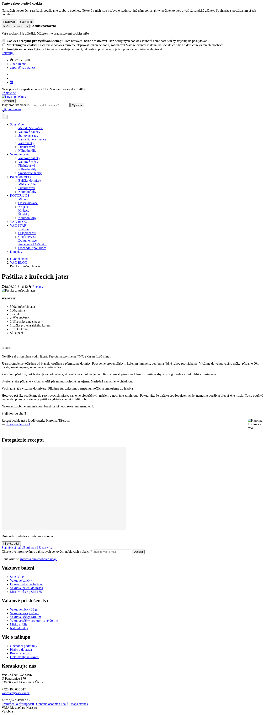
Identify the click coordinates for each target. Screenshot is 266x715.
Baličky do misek (29, 180)
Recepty (37, 286)
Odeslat (138, 551)
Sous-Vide (17, 124)
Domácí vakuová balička (26, 584)
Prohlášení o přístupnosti (18, 704)
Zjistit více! (46, 547)
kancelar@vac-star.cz (16, 693)
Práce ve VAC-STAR (32, 244)
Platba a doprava (21, 649)
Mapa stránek (79, 704)
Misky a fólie (27, 184)
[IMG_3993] (64, 529)
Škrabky (23, 214)
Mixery (23, 199)
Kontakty (16, 251)
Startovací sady (28, 135)
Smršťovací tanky (30, 173)
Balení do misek (20, 177)
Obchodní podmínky (23, 646)
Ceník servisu (27, 236)
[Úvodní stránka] (14, 96)
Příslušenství (26, 147)
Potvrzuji (8, 53)
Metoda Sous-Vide (30, 128)
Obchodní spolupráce (32, 248)
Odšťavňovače (28, 203)
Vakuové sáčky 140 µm (25, 617)
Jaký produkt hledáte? (16, 105)
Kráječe (23, 207)
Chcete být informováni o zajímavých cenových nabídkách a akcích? (47, 551)
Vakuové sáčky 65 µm (24, 609)
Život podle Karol (18, 424)
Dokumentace (27, 240)
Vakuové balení (20, 154)
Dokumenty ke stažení (24, 657)
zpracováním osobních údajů (38, 559)
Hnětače (23, 210)
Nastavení (9, 21)
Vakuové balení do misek (26, 588)
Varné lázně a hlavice (32, 139)
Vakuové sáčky (28, 162)
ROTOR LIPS (19, 195)
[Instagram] (11, 82)
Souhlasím (26, 21)
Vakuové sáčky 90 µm (24, 613)
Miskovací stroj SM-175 (26, 591)
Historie (23, 229)
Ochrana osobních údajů (52, 704)
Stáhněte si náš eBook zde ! (20, 547)
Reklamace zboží (21, 653)
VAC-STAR (18, 225)
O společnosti (27, 233)
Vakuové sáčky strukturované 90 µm (34, 620)
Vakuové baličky (29, 132)
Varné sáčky (26, 143)
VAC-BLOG (18, 221)
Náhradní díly (27, 150)
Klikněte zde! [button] (11, 543)
